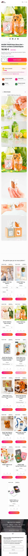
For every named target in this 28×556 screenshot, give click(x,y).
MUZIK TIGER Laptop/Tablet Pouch (20, 465)
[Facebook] (12, 39)
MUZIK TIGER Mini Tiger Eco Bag (7, 322)
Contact (9, 526)
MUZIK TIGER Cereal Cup (7, 465)
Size (7, 290)
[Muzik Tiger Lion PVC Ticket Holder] (21, 423)
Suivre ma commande (16, 526)
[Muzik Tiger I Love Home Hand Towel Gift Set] (7, 386)
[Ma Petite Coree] (3, 2)
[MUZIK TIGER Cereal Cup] (7, 455)
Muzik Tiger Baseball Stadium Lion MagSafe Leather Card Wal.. (7, 359)
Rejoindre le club (16, 73)
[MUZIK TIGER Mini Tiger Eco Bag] (7, 313)
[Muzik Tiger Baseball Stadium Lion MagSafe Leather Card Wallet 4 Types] (7, 348)
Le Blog (15, 524)
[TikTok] (15, 39)
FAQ (19, 524)
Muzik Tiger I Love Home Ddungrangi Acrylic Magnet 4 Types (20, 359)
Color (7, 285)
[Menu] (26, 2)
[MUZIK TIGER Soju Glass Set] (21, 313)
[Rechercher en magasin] (22, 2)
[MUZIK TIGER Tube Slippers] (7, 273)
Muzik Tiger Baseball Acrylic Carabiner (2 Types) (21, 397)
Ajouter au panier (17, 59)
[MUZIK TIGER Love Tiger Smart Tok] (14, 491)
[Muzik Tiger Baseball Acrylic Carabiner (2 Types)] (21, 386)
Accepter (13, 546)
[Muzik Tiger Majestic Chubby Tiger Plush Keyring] (7, 423)
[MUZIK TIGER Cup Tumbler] (21, 273)
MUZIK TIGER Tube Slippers (7, 283)
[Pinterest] (18, 39)
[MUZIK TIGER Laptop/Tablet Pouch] (21, 455)
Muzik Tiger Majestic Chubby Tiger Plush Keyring (7, 434)
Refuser (13, 549)
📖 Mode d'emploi (6, 91)
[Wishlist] (24, 2)
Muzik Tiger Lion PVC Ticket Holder (21, 433)
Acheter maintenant (14, 63)
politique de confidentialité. (15, 543)
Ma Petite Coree (14, 522)
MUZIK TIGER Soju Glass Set (21, 322)
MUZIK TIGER (4, 264)
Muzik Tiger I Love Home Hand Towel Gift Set (7, 397)
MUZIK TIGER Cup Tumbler (21, 283)
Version (20, 285)
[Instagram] (10, 39)
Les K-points (5, 524)
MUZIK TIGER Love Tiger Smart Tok (14, 501)
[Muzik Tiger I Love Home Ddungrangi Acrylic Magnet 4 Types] (21, 348)
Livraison (23, 524)
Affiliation (11, 524)
